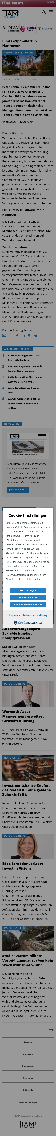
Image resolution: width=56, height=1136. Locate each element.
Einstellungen (28, 590)
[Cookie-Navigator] (28, 623)
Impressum (15, 615)
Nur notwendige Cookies (28, 604)
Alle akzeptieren (28, 597)
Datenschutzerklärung (35, 615)
